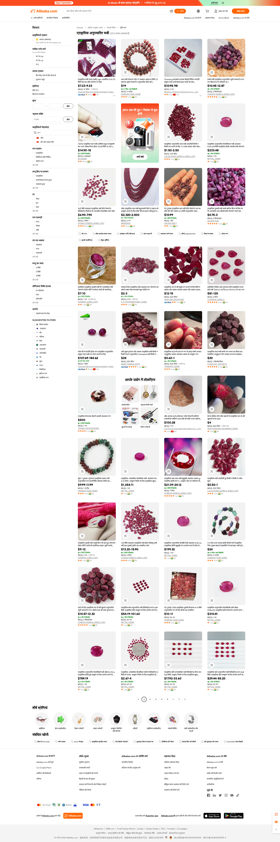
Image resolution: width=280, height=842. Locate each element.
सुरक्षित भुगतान (84, 762)
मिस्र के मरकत (208, 234)
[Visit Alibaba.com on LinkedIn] (214, 795)
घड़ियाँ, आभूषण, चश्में (95, 27)
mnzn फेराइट (78, 742)
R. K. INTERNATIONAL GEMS (134, 302)
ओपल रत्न (225, 234)
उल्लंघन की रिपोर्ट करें (171, 790)
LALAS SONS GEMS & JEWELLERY (179, 156)
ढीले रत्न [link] (123, 27)
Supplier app (152, 816)
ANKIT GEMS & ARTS (130, 364)
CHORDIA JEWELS (215, 299)
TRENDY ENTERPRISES (88, 428)
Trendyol (171, 829)
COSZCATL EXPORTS (217, 364)
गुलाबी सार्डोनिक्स (87, 240)
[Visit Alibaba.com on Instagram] (226, 795)
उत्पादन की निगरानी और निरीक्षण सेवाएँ (92, 784)
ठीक (68, 106)
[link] (276, 814)
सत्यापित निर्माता (127, 762)
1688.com (110, 829)
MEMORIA (125, 223)
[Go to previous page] (138, 699)
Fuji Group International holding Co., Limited (183, 428)
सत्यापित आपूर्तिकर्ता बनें (215, 779)
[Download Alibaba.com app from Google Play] (234, 816)
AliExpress (98, 829)
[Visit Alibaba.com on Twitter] (220, 795)
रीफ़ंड (166, 779)
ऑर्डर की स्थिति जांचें (214, 773)
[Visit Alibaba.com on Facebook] (208, 795)
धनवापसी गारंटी (84, 767)
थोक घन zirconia (43, 742)
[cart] (208, 11)
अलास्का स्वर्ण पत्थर (166, 234)
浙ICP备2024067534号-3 (214, 837)
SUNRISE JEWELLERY (88, 302)
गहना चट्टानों (147, 234)
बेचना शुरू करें (212, 767)
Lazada (140, 829)
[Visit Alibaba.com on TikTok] (237, 795)
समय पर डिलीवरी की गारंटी (88, 773)
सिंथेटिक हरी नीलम (168, 742)
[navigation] (52, 364)
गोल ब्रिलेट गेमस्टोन (121, 742)
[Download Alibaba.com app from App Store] (212, 816)
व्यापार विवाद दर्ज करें (171, 773)
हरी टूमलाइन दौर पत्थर (211, 742)
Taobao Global (152, 829)
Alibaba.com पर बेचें (215, 762)
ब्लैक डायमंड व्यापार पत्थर (103, 234)
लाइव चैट (167, 767)
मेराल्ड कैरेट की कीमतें (189, 742)
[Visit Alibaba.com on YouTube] (232, 795)
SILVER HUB (213, 221)
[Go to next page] (185, 699)
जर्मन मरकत (61, 742)
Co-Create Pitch (43, 767)
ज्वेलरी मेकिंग (111, 27)
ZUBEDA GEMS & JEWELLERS (221, 94)
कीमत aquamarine (188, 234)
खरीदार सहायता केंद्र (171, 762)
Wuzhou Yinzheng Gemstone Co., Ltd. (181, 92)
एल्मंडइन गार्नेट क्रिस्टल (127, 234)
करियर (38, 779)
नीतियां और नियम (85, 790)
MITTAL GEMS (213, 159)
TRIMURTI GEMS (172, 366)
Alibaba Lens (48, 816)
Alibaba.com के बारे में (45, 756)
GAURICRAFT (170, 223)
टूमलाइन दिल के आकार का (144, 742)
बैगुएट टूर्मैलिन (105, 240)
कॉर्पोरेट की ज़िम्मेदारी (43, 773)
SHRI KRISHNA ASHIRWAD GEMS (222, 428)
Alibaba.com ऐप (168, 816)
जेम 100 (84, 234)
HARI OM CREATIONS (174, 299)
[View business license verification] (166, 837)
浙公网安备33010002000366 (187, 837)
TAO (163, 829)
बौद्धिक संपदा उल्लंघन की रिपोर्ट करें (176, 784)
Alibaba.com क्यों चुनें (45, 762)
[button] (171, 11)
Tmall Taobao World (125, 829)
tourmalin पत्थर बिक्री (235, 742)
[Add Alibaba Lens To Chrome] (73, 816)
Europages (182, 829)
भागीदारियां (210, 784)
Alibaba (80, 27)
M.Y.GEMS (82, 159)
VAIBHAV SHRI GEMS (131, 94)
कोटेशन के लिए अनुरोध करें (131, 767)
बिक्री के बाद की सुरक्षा (87, 779)
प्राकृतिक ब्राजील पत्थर (99, 742)
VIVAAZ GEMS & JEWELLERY (91, 223)
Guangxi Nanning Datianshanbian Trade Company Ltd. (97, 92)
